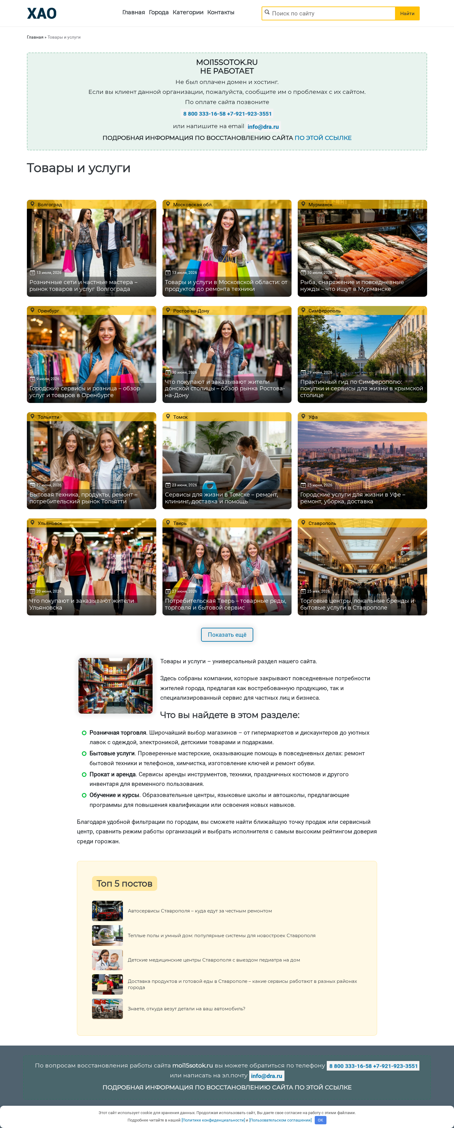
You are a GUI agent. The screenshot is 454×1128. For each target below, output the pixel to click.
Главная (133, 12)
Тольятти (47, 417)
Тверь (179, 523)
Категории (188, 12)
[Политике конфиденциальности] (213, 1120)
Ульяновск (49, 523)
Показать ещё (227, 634)
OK (320, 1120)
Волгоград (49, 204)
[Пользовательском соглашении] (280, 1120)
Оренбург (47, 310)
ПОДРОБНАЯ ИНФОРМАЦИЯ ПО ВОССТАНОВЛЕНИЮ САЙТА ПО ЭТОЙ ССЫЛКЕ (227, 1087)
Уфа (312, 417)
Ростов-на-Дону (190, 310)
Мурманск (320, 204)
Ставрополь (321, 523)
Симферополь (324, 310)
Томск (180, 417)
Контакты (220, 12)
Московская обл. (192, 204)
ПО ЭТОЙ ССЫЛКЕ (323, 137)
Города (159, 12)
